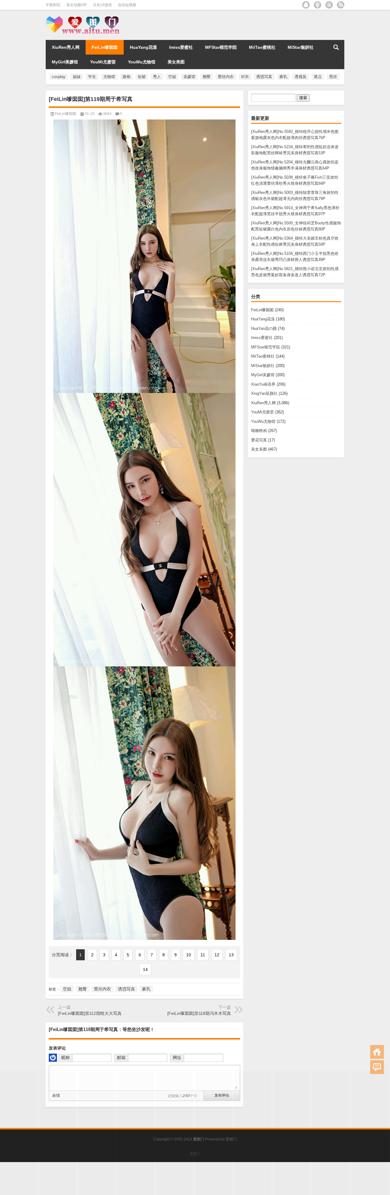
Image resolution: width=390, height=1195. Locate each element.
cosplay (59, 76)
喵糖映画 (259, 430)
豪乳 (283, 76)
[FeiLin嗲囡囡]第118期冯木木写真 (199, 1013)
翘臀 (207, 76)
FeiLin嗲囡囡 (105, 47)
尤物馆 (109, 76)
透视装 (301, 76)
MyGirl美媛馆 (65, 61)
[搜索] (336, 47)
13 (231, 954)
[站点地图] (317, 5)
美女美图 (176, 61)
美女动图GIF (76, 5)
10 (188, 954)
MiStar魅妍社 (301, 47)
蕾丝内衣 (226, 76)
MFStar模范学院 (221, 47)
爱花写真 (259, 440)
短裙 (142, 76)
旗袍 (126, 76)
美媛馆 (189, 76)
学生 (92, 76)
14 (145, 969)
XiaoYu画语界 (263, 384)
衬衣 (245, 76)
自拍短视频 (127, 5)
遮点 (318, 76)
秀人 (157, 76)
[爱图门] (85, 18)
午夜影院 (53, 5)
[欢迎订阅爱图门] (340, 5)
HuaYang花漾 (143, 47)
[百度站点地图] (329, 5)
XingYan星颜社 (264, 393)
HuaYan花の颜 (264, 328)
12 (216, 954)
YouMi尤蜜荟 (103, 61)
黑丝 (333, 76)
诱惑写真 (264, 76)
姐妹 (77, 76)
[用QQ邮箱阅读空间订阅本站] (306, 5)
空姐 (172, 76)
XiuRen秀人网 (66, 47)
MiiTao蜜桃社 (262, 47)
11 (202, 954)
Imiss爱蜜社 (181, 47)
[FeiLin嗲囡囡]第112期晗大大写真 (90, 1013)
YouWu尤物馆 (141, 61)
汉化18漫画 (102, 5)
